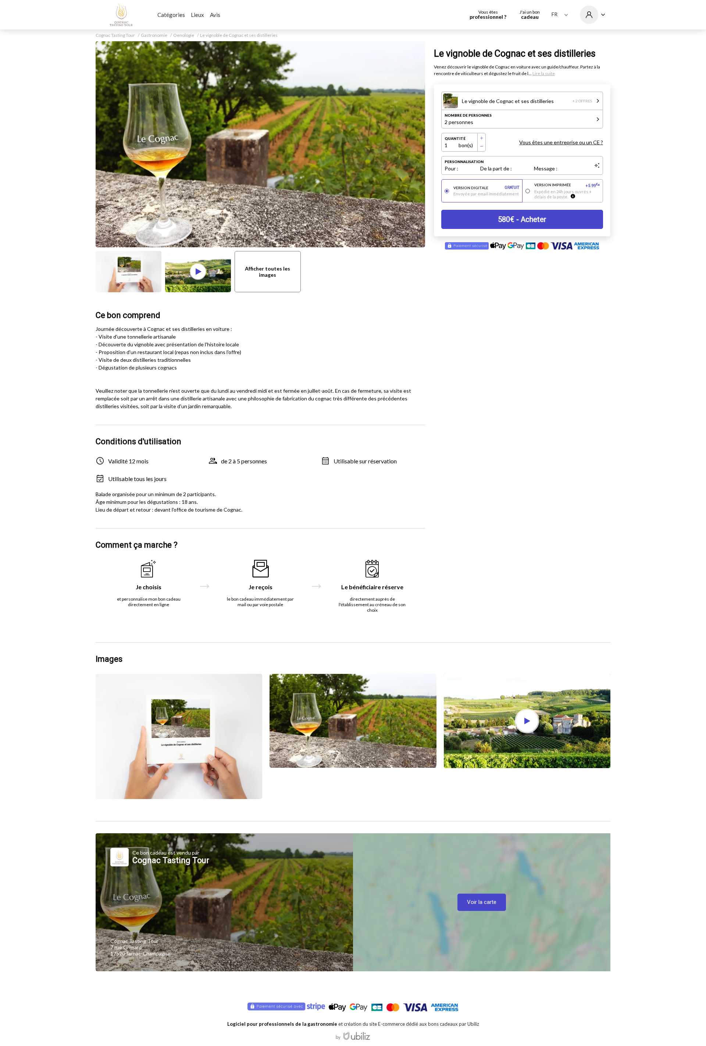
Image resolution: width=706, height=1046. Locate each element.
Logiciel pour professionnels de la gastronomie (282, 1024)
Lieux (197, 14)
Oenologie (183, 35)
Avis (215, 14)
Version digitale (486, 187)
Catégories (171, 14)
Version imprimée (567, 185)
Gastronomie (154, 35)
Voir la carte (481, 902)
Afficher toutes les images (267, 271)
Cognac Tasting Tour (115, 35)
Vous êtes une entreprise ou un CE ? (561, 142)
